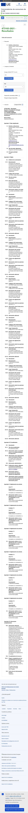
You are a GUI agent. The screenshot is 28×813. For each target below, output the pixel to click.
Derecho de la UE (5, 736)
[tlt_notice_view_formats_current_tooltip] (22, 104)
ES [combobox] (5, 75)
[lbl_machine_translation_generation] (19, 95)
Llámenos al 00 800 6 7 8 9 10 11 (9, 763)
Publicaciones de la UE (6, 746)
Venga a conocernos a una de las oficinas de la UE (13, 770)
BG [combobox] (6, 86)
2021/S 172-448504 (13, 469)
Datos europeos (5, 738)
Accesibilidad (4, 720)
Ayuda (3, 697)
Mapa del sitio (5, 729)
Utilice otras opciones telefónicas (9, 765)
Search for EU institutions (7, 777)
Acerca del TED (5, 726)
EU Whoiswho (5, 743)
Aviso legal (4, 715)
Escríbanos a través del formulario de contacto (12, 768)
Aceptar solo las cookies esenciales (14, 809)
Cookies (3, 717)
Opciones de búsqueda (21, 20)
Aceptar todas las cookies (12, 806)
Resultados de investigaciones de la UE (10, 741)
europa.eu (13, 757)
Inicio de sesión (19, 5)
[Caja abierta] (3, 26)
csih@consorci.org (13, 59)
